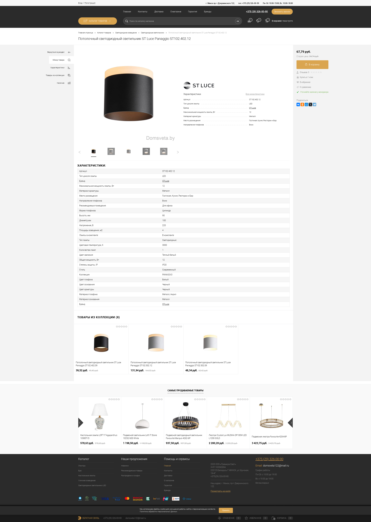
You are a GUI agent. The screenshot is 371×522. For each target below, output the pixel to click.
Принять (225, 510)
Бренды (207, 11)
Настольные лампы (86, 475)
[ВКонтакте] (298, 104)
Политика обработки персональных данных (158, 511)
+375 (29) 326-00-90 (257, 11)
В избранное (305, 82)
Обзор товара (58, 60)
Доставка (158, 11)
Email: (259, 465)
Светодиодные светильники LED (92, 485)
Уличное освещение (87, 480)
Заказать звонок (282, 11)
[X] (310, 104)
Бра (79, 471)
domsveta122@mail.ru (276, 465)
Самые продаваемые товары (185, 390)
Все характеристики (255, 94)
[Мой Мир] (306, 104)
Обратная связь (90, 518)
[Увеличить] (128, 94)
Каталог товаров (98, 21)
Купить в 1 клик (306, 77)
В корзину (314, 64)
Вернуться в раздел (55, 52)
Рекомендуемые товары (131, 471)
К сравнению (305, 87)
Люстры (82, 466)
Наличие (60, 83)
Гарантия (192, 11)
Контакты (142, 11)
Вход (80, 3)
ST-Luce (252, 108)
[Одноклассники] (302, 104)
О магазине (175, 11)
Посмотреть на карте (220, 491)
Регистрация (89, 3)
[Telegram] (314, 104)
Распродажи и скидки (130, 475)
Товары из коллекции (55, 75)
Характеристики (57, 68)
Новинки (125, 466)
